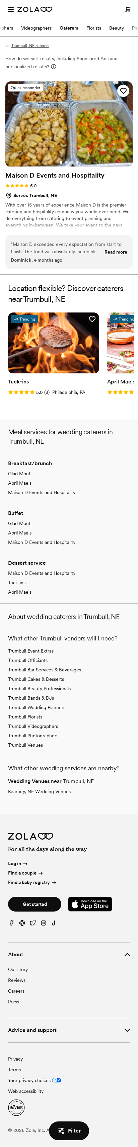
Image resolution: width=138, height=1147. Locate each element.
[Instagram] (43, 924)
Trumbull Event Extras (31, 651)
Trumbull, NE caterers (30, 45)
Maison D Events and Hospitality (41, 492)
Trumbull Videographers (33, 726)
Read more (116, 252)
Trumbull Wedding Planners (36, 707)
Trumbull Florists (25, 716)
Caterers (69, 28)
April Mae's (19, 483)
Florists (93, 28)
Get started (35, 904)
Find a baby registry (29, 882)
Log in (14, 863)
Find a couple (22, 873)
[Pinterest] (22, 924)
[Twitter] (32, 924)
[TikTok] (54, 924)
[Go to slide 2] (66, 162)
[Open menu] (11, 9)
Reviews (16, 980)
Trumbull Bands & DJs (31, 698)
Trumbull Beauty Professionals (39, 688)
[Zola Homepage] (34, 9)
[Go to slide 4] (77, 162)
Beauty (116, 28)
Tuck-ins (16, 582)
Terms (14, 1069)
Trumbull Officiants (28, 660)
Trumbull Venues (25, 745)
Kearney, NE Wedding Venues (39, 791)
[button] (123, 91)
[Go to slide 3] (71, 162)
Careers (16, 991)
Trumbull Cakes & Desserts (36, 679)
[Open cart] (128, 9)
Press (13, 1001)
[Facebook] (11, 924)
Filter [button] (74, 1130)
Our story (18, 969)
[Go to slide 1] (61, 162)
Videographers (36, 28)
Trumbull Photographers (33, 735)
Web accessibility (26, 1091)
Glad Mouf (19, 473)
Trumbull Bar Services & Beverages (44, 669)
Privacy (15, 1059)
